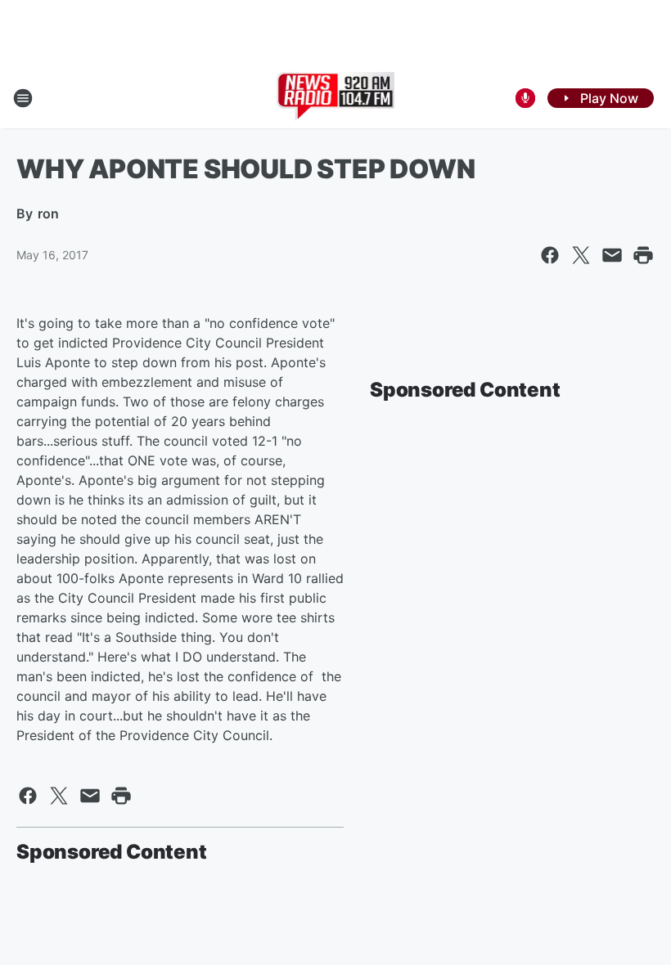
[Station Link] (336, 98)
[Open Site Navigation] (23, 98)
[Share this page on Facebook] (549, 255)
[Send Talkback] (525, 98)
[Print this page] (643, 255)
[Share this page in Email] (612, 255)
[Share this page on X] (581, 255)
